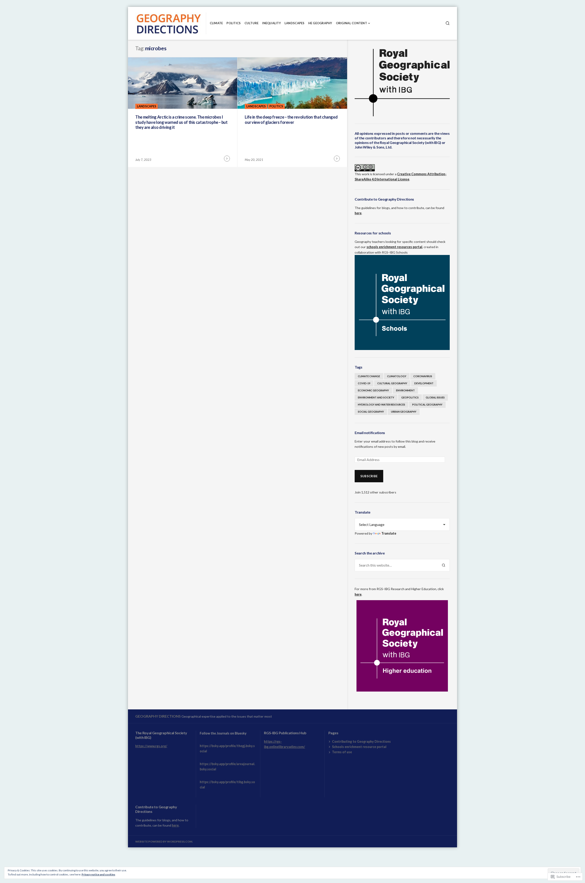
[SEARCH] (447, 23)
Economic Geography (373, 390)
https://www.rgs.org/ (151, 746)
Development (423, 383)
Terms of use (342, 752)
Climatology (396, 376)
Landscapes (295, 23)
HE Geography (320, 23)
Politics (233, 23)
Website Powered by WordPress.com (163, 841)
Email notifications (370, 432)
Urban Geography (403, 411)
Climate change (369, 376)
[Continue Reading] (227, 159)
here (358, 213)
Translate (388, 533)
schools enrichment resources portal (394, 247)
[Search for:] (396, 565)
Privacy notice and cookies (98, 874)
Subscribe (369, 476)
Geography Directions (158, 716)
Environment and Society (376, 397)
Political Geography (427, 404)
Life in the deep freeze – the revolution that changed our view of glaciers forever (291, 119)
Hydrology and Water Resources (381, 404)
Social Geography (371, 411)
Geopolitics (410, 397)
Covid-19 (364, 383)
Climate (216, 23)
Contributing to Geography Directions (361, 741)
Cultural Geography (392, 383)
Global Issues (435, 397)
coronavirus (422, 376)
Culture (252, 23)
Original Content (351, 23)
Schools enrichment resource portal (359, 747)
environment (405, 390)
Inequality (271, 23)
